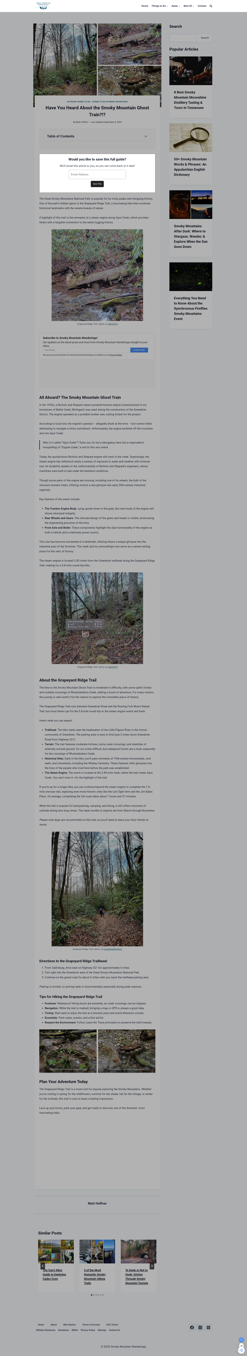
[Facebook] (192, 1327)
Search (205, 37)
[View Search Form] (211, 6)
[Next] (152, 1266)
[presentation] (56, 1251)
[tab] (91, 1295)
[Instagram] (200, 1327)
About (54, 1324)
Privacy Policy (88, 1330)
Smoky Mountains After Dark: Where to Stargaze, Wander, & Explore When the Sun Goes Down (191, 236)
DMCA (75, 1330)
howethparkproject (113, 949)
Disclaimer (63, 1330)
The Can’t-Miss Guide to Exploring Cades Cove (54, 1274)
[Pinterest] (208, 1327)
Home (145, 5)
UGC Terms (112, 1324)
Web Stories (69, 1324)
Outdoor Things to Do (78, 102)
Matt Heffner (82, 122)
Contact (202, 5)
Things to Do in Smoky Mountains (110, 102)
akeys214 (112, 324)
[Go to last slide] (42, 1266)
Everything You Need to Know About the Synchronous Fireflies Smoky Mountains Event (190, 308)
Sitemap (102, 1330)
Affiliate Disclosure (45, 1330)
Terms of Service (91, 1324)
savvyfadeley (81, 1069)
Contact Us (114, 1330)
